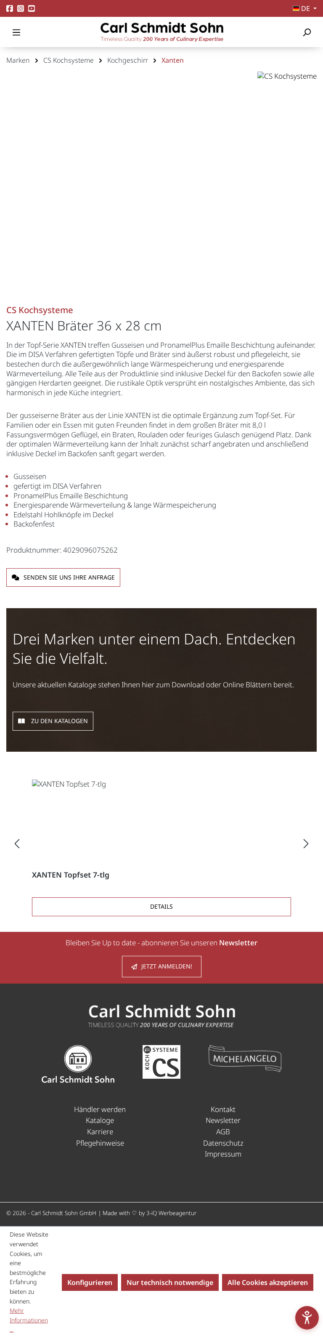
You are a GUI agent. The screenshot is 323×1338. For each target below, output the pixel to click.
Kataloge (100, 1120)
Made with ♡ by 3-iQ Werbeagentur (149, 1213)
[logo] (161, 1015)
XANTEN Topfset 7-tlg (70, 875)
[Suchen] (307, 32)
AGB (223, 1131)
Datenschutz (223, 1143)
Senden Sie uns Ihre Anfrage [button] (69, 577)
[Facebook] (9, 8)
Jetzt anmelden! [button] (166, 966)
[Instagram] (20, 8)
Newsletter (223, 1120)
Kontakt (223, 1109)
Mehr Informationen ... (29, 1319)
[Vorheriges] (17, 843)
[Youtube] (31, 8)
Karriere (100, 1131)
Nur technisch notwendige (170, 1282)
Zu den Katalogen (59, 721)
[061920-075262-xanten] (161, 188)
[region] (161, 197)
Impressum (223, 1154)
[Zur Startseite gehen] (161, 32)
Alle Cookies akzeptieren (268, 1282)
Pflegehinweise (100, 1143)
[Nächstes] (306, 843)
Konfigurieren (89, 1282)
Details (161, 906)
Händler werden (100, 1109)
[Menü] (16, 32)
